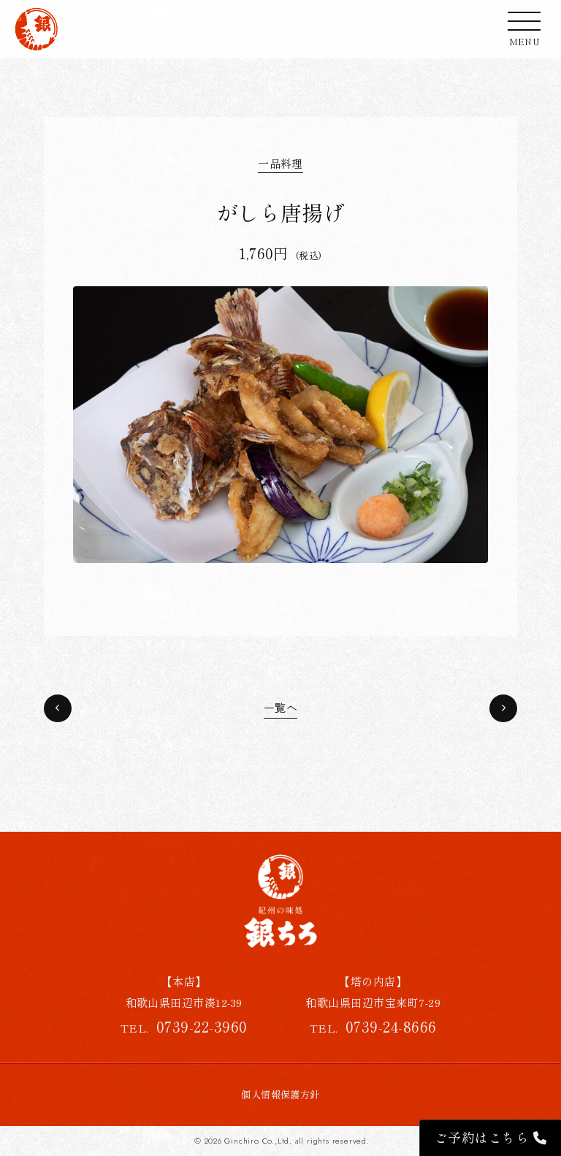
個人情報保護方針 (280, 1094)
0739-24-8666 (391, 1026)
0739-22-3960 (202, 1026)
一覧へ (280, 708)
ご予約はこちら (484, 1137)
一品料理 (280, 163)
